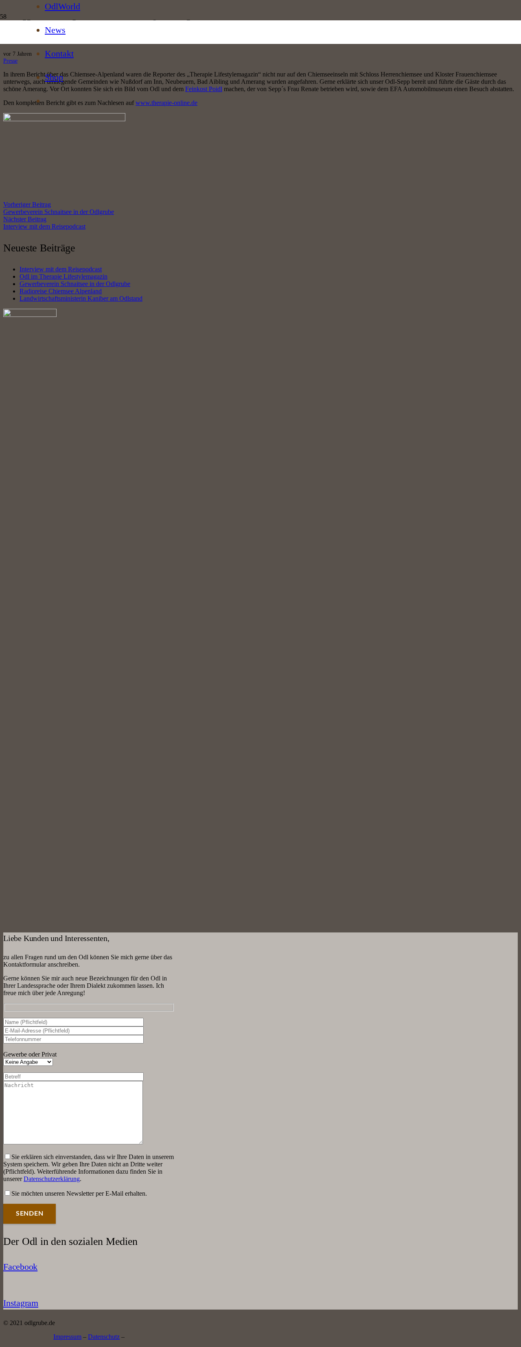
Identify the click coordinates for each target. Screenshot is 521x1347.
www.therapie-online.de (166, 102)
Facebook (20, 1267)
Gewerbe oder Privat (30, 1054)
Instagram (20, 1303)
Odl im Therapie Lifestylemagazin (63, 276)
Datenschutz (104, 1336)
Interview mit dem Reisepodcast (61, 269)
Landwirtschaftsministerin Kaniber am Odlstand (81, 298)
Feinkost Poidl (203, 88)
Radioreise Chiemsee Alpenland (61, 291)
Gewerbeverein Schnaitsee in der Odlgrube (75, 283)
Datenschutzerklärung (52, 1178)
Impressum (67, 1336)
